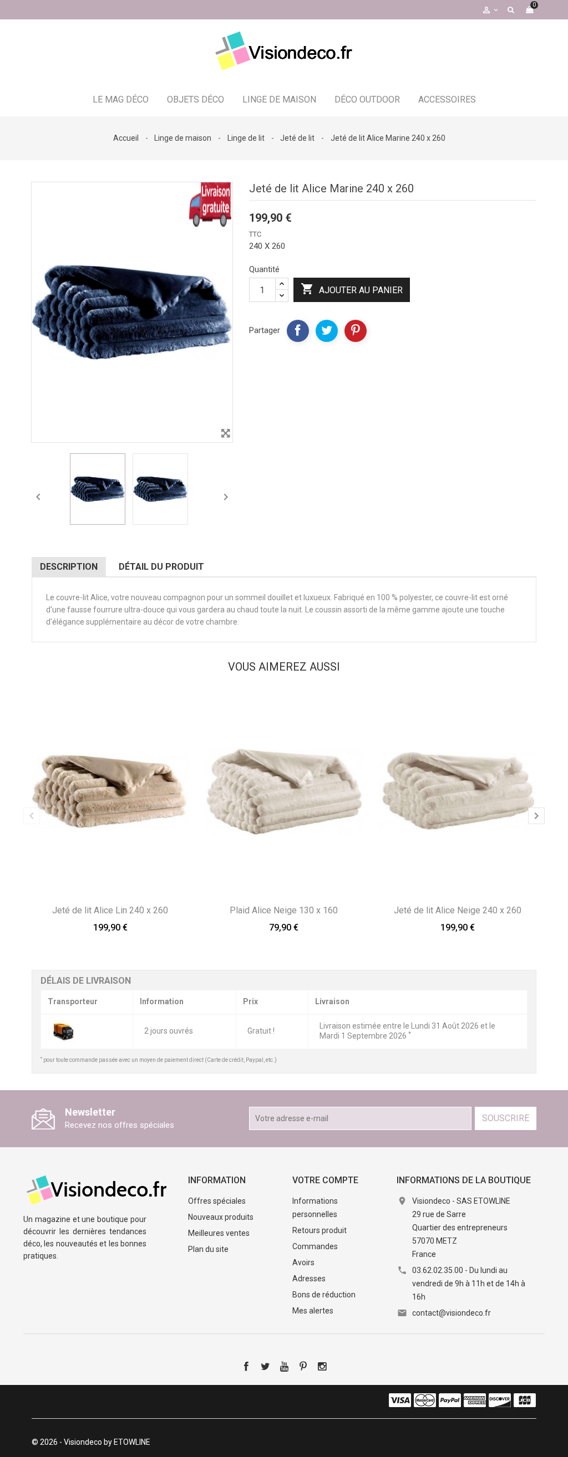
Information (217, 1180)
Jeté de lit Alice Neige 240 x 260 (457, 910)
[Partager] (298, 331)
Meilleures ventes (219, 1233)
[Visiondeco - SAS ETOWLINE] (98, 1189)
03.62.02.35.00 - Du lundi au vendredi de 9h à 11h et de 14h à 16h (468, 1283)
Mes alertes (312, 1310)
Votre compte (325, 1180)
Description (69, 566)
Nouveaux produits (220, 1217)
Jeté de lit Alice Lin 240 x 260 (110, 910)
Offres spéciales (217, 1201)
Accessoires (447, 99)
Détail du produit (161, 566)
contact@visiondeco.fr (451, 1312)
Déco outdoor (367, 99)
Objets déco (195, 99)
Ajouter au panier (352, 288)
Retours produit (319, 1230)
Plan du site (208, 1249)
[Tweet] (327, 331)
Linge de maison (279, 99)
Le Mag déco (121, 99)
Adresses (309, 1278)
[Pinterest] (355, 331)
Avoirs (303, 1262)
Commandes (315, 1246)
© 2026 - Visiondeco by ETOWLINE (91, 1442)
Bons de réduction (324, 1294)
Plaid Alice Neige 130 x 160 (284, 910)
